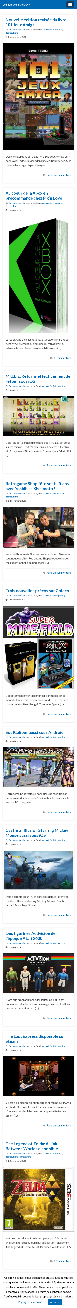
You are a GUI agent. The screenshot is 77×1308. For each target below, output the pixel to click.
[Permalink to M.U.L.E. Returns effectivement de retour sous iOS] (38, 415)
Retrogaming (59, 386)
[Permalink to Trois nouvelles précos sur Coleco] (38, 647)
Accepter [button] (55, 1302)
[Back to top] (68, 1299)
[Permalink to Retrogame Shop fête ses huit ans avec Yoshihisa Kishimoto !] (38, 526)
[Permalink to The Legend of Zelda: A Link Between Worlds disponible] (38, 1199)
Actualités (47, 29)
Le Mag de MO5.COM (17, 4)
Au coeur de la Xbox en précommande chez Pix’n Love (34, 195)
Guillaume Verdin (17, 29)
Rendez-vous (59, 493)
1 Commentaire (62, 358)
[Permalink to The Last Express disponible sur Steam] (38, 1075)
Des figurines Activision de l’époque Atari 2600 (31, 936)
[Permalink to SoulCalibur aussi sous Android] (38, 767)
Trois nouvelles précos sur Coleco (37, 590)
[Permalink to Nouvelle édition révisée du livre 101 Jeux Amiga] (38, 96)
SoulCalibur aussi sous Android (35, 732)
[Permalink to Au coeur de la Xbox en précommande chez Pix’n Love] (38, 274)
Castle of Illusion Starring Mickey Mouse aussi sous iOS (37, 833)
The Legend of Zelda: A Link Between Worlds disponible (32, 1146)
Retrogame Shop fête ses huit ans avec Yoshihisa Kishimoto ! (37, 486)
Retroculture (12, 32)
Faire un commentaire (59, 175)
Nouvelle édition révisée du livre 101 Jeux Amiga (36, 22)
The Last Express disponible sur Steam (35, 1039)
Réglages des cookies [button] (31, 1302)
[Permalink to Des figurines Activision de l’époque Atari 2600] (38, 973)
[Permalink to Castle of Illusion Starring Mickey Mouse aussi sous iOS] (38, 869)
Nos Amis (57, 29)
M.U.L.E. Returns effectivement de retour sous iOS (38, 379)
